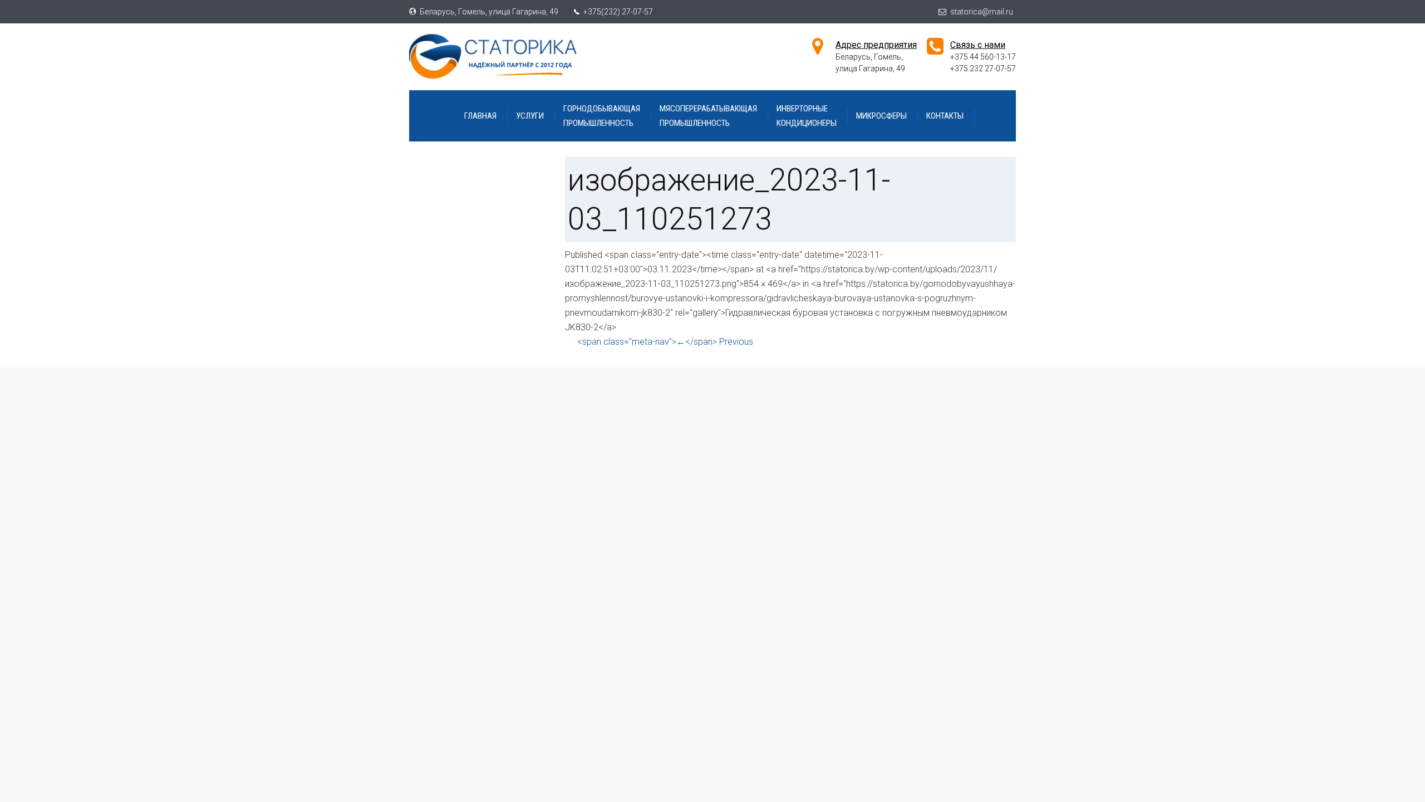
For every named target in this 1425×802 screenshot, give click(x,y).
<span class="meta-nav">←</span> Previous (665, 341)
